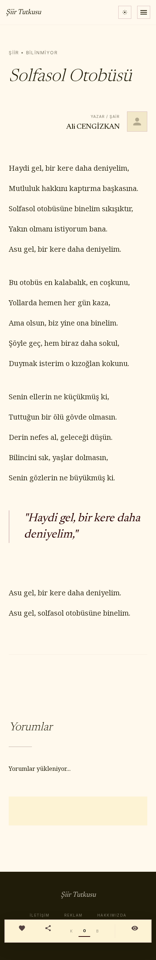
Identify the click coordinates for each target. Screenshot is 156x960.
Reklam (73, 915)
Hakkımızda (112, 915)
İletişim (40, 915)
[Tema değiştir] (124, 12)
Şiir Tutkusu (23, 12)
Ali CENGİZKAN (93, 127)
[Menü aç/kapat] (143, 12)
